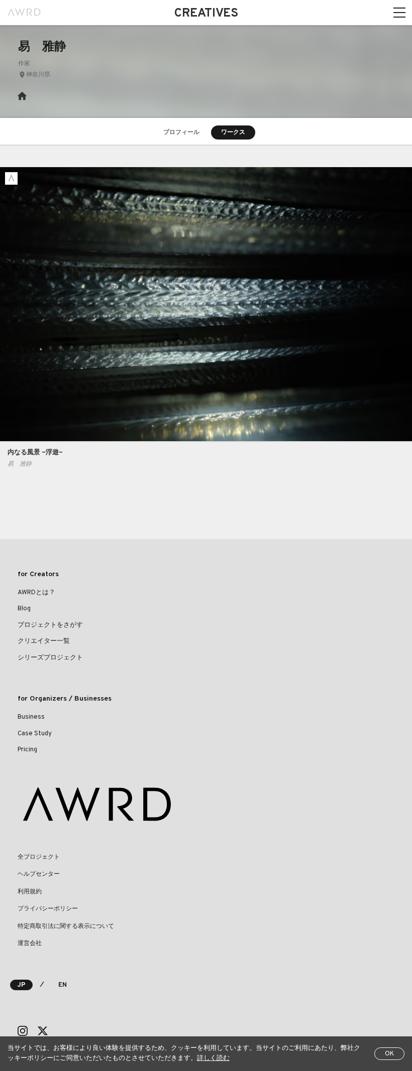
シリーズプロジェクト (50, 658)
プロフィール (181, 132)
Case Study (35, 734)
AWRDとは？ (36, 593)
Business (31, 717)
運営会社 (30, 944)
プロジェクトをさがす (50, 625)
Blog (24, 609)
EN (62, 985)
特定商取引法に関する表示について (66, 926)
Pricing (27, 750)
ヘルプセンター (39, 874)
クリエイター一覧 (44, 641)
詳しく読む (213, 1058)
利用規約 (30, 892)
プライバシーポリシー (48, 909)
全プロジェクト (39, 857)
